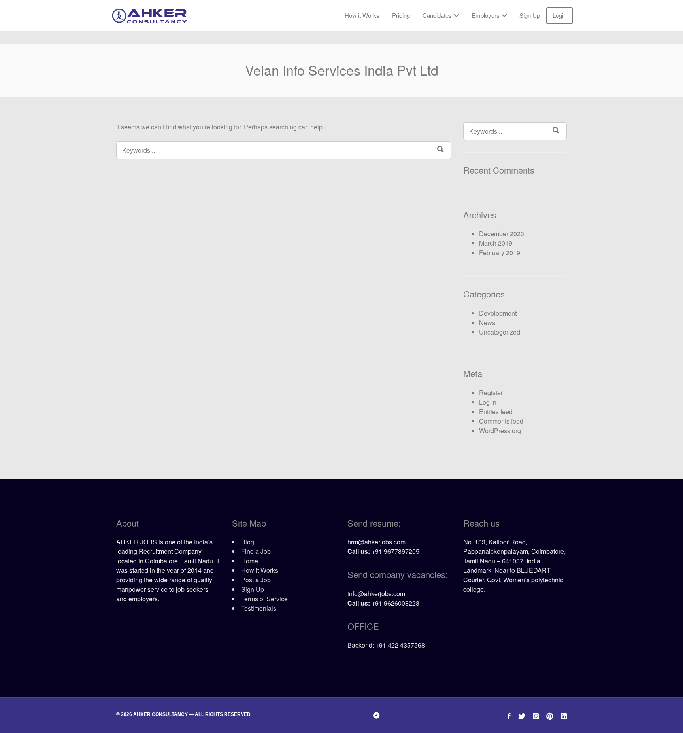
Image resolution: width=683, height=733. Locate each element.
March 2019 (495, 243)
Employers (486, 15)
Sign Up (529, 15)
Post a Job (256, 579)
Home (249, 560)
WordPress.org (500, 430)
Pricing (401, 15)
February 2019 (499, 252)
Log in (487, 402)
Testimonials (258, 608)
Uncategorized (499, 332)
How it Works (362, 15)
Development (498, 313)
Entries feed (496, 411)
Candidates (437, 15)
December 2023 (501, 233)
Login (559, 15)
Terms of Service (264, 598)
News (487, 322)
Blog (247, 541)
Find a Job (256, 551)
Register (491, 392)
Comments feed (501, 421)
